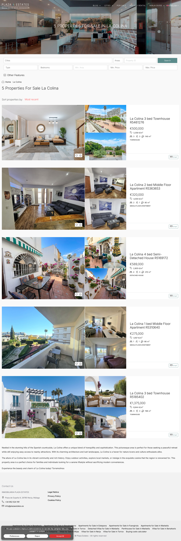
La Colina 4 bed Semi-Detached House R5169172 (149, 256)
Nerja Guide (155, 5)
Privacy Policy (54, 496)
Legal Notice (53, 492)
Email (174, 157)
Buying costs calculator (136, 531)
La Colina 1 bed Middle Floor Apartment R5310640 (150, 325)
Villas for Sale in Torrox (113, 531)
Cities (107, 5)
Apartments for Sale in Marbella (155, 525)
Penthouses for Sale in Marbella (136, 528)
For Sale (121, 5)
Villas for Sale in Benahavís (164, 528)
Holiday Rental (138, 5)
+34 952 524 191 (12, 502)
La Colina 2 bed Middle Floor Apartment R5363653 (150, 186)
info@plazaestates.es (14, 506)
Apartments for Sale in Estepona (92, 525)
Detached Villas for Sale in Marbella (103, 528)
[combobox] (58, 60)
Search (167, 60)
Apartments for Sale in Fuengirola (123, 525)
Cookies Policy (54, 500)
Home (8, 82)
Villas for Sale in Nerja (91, 531)
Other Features (15, 75)
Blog (95, 5)
